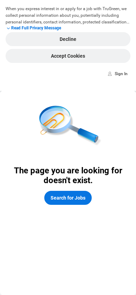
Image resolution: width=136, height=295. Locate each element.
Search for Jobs (68, 198)
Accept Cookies (68, 56)
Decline (68, 39)
